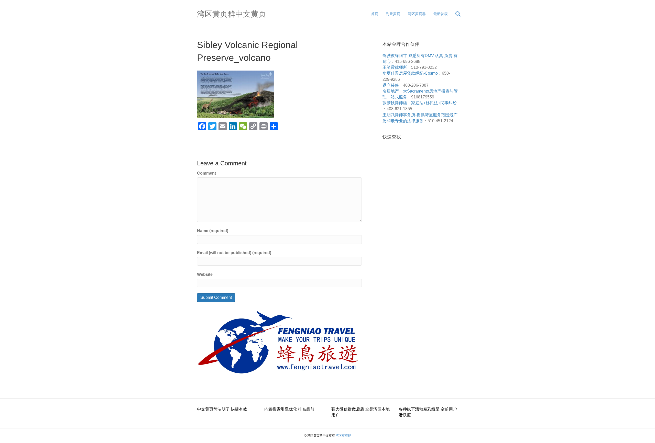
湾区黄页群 (417, 14)
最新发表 (440, 14)
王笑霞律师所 (395, 67)
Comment (206, 173)
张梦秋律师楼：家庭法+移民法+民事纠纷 (420, 103)
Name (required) (212, 231)
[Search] (455, 14)
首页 (374, 14)
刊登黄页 (393, 14)
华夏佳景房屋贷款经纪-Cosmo (410, 73)
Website (205, 274)
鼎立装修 (391, 85)
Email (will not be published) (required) (234, 253)
